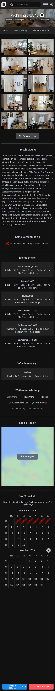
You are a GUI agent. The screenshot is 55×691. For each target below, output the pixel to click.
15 (17, 533)
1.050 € (12, 686)
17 (29, 533)
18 (35, 533)
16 (23, 533)
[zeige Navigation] (45, 4)
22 (17, 539)
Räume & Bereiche (41, 30)
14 (11, 533)
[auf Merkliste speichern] (42, 15)
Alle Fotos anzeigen (27, 136)
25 (35, 539)
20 (47, 533)
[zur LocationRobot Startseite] (3, 4)
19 (41, 533)
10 (29, 527)
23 (23, 539)
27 (47, 539)
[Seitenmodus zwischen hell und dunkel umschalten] (52, 4)
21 (11, 539)
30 (23, 545)
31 (41, 585)
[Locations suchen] (25, 4)
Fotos (5, 30)
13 (47, 527)
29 (17, 545)
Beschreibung (20, 30)
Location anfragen (41, 686)
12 (41, 527)
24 (29, 539)
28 (11, 545)
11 (35, 527)
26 (41, 539)
